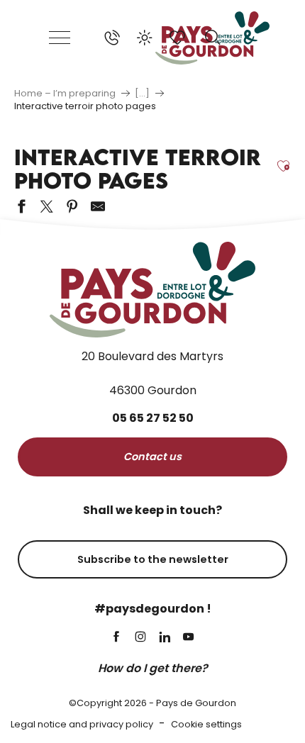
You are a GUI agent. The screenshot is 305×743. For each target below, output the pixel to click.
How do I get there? (153, 668)
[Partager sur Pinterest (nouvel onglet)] (72, 206)
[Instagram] (140, 638)
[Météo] (144, 37)
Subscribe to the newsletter (152, 559)
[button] (212, 37)
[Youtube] (188, 638)
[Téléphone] (112, 37)
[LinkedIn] (164, 638)
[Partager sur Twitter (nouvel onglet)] (47, 206)
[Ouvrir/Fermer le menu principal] (60, 37)
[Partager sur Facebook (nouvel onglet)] (21, 206)
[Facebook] (116, 638)
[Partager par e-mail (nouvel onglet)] (98, 206)
